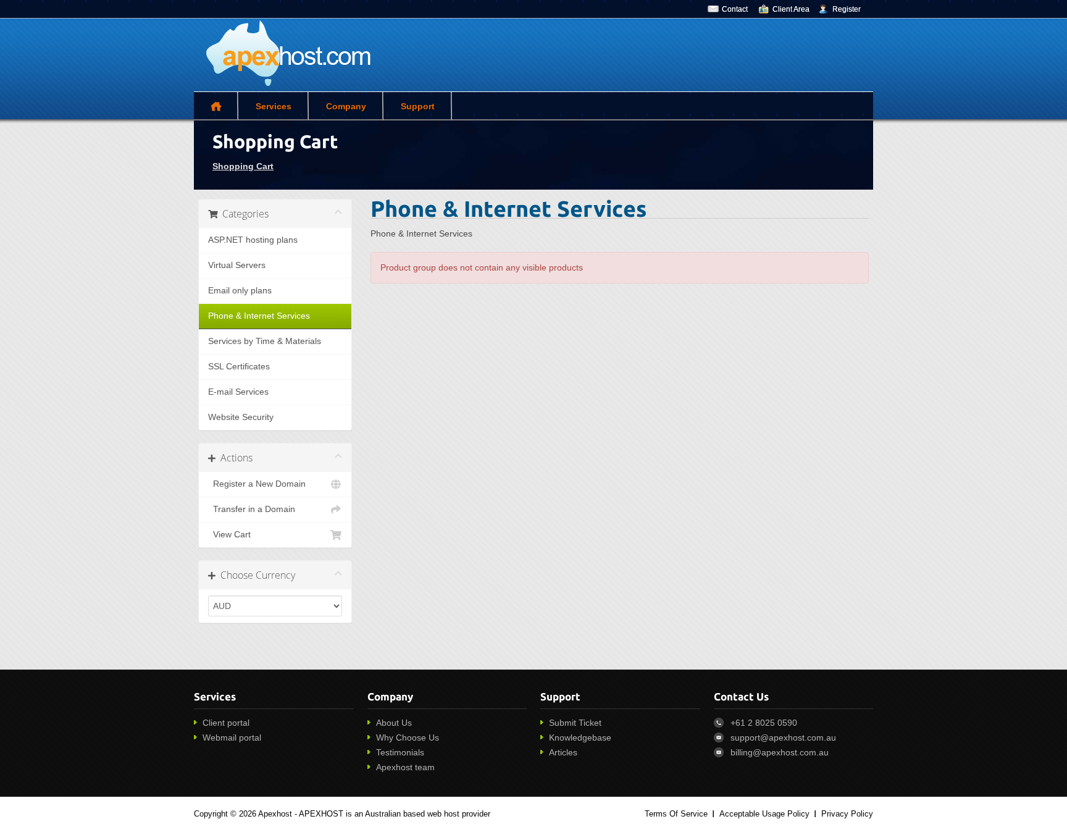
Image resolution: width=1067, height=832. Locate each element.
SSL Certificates (239, 366)
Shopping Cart (243, 166)
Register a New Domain (257, 484)
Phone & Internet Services (259, 316)
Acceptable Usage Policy (764, 813)
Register (846, 9)
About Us (394, 723)
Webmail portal (232, 737)
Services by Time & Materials (264, 341)
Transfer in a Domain (251, 509)
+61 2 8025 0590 (763, 723)
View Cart (229, 534)
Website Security (241, 417)
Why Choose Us (407, 737)
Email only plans (240, 290)
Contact (735, 9)
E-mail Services (238, 392)
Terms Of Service (676, 813)
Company (346, 106)
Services (273, 106)
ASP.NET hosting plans (253, 240)
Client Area (791, 9)
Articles (563, 752)
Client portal (226, 723)
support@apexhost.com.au (783, 737)
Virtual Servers (237, 265)
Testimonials (400, 752)
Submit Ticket (575, 723)
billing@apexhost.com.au (779, 752)
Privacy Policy (847, 813)
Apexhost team (405, 767)
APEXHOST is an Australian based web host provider (394, 813)
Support (418, 106)
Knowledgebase (580, 737)
